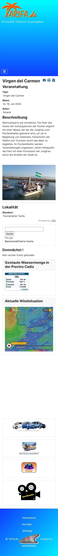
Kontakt (27, 524)
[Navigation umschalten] (4, 71)
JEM (53, 220)
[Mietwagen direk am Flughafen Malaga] (29, 426)
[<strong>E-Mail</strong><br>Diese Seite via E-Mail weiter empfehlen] (44, 80)
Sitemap (27, 530)
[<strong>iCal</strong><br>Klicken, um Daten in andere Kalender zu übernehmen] (54, 80)
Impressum (29, 517)
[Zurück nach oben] (53, 550)
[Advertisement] (29, 45)
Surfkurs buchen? (29, 453)
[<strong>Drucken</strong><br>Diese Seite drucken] (49, 80)
